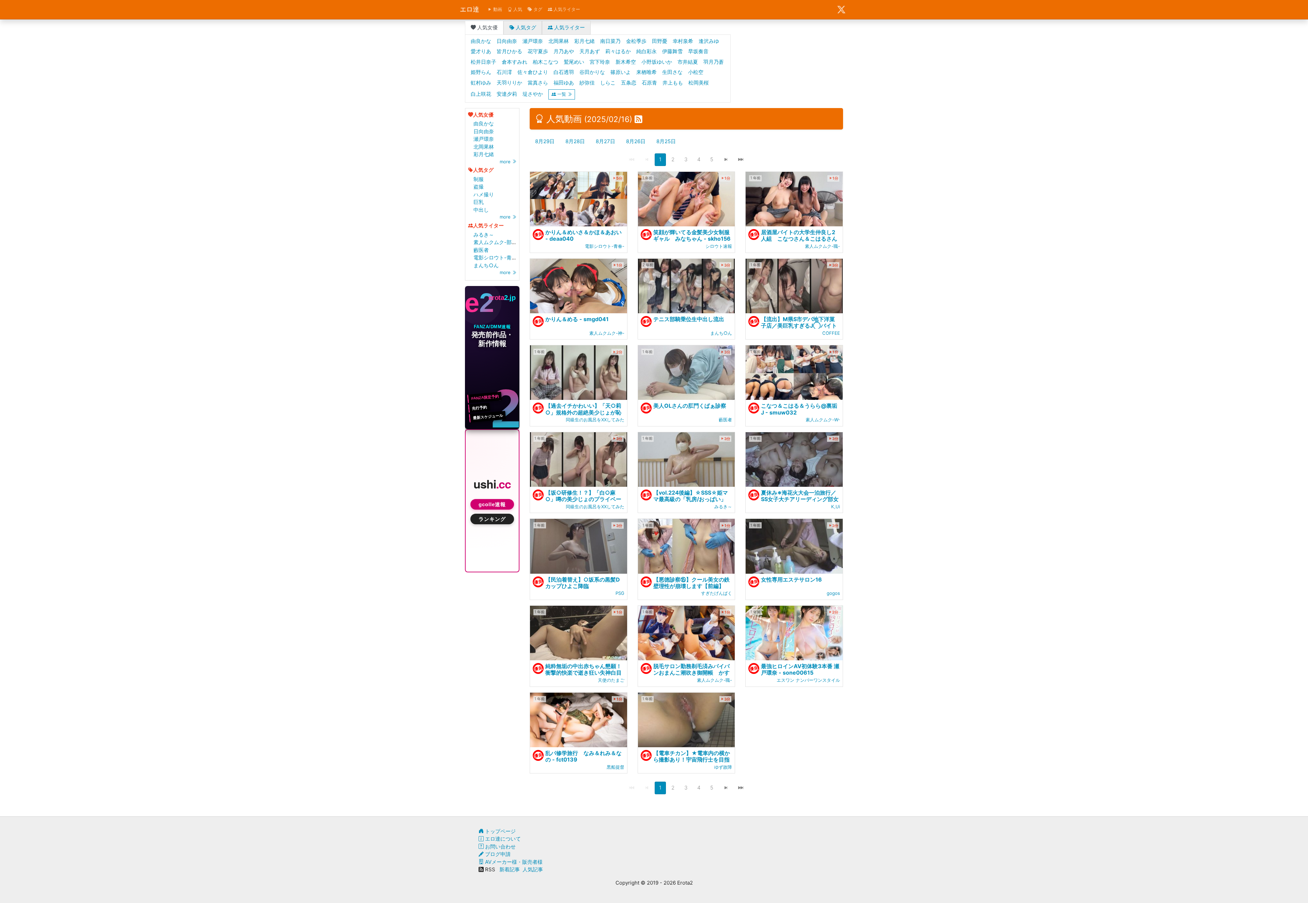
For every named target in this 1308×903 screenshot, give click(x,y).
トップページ (500, 831)
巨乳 (478, 202)
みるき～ (483, 234)
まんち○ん (486, 265)
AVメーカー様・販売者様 (513, 862)
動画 (497, 9)
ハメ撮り (483, 194)
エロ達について (502, 839)
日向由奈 (483, 131)
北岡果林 (483, 147)
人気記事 (533, 869)
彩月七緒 (483, 154)
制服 (478, 179)
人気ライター (566, 9)
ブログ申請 (497, 854)
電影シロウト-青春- (496, 257)
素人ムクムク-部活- (496, 242)
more (506, 161)
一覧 (561, 94)
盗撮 (478, 186)
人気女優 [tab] (487, 27)
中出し (481, 210)
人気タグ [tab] (525, 27)
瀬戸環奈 (483, 139)
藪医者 (481, 250)
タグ (537, 9)
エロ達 (469, 9)
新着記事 (509, 869)
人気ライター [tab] (569, 27)
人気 (517, 9)
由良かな (483, 123)
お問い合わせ (500, 846)
